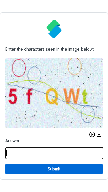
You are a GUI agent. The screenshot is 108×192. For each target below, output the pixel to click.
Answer (12, 140)
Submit (54, 168)
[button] (92, 134)
